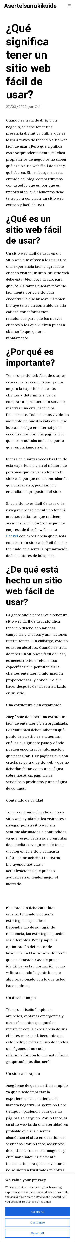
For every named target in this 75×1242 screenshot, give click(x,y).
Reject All (37, 1233)
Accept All (37, 1211)
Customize (37, 1222)
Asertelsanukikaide (30, 6)
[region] (37, 1207)
